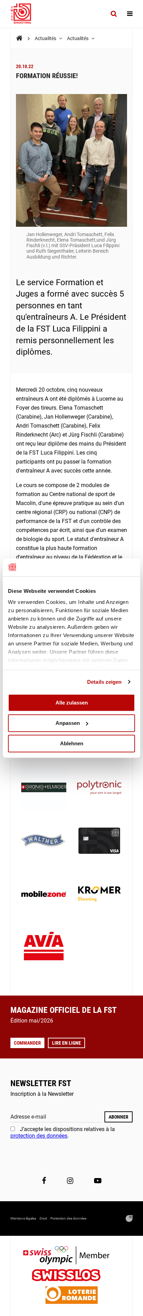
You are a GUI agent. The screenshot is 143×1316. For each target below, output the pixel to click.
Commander (27, 1043)
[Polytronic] (99, 788)
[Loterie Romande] (71, 1296)
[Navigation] (130, 14)
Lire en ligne (66, 1043)
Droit (43, 1218)
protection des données (38, 1135)
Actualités (46, 38)
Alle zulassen (72, 703)
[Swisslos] (71, 1276)
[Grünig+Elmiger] (44, 788)
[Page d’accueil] (24, 14)
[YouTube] (98, 1180)
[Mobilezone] (44, 894)
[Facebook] (44, 1180)
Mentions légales (23, 1218)
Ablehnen (71, 743)
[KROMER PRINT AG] (99, 894)
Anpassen (68, 723)
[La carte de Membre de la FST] (99, 841)
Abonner (118, 1117)
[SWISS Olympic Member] (71, 1256)
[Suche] (114, 14)
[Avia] (44, 948)
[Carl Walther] (44, 841)
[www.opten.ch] (129, 1218)
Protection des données (68, 1218)
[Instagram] (70, 1180)
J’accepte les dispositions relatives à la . (62, 1132)
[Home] (19, 38)
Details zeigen (104, 682)
